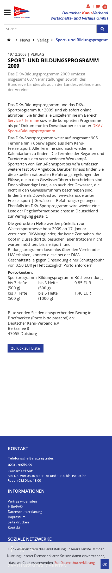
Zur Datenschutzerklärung (74, 562)
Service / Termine (23, 120)
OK (104, 564)
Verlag (43, 39)
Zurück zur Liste (25, 348)
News (25, 39)
